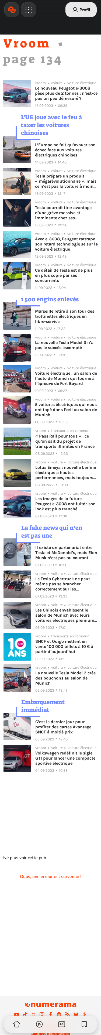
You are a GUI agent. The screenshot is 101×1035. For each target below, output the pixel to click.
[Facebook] (50, 1014)
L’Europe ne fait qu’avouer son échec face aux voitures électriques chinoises (65, 150)
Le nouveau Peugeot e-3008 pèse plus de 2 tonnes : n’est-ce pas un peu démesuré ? (66, 93)
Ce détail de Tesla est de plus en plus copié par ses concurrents (64, 275)
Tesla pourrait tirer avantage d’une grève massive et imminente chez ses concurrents (63, 212)
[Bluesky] (76, 1014)
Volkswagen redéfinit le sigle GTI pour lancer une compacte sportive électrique (65, 758)
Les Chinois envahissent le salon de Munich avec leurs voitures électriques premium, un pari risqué (65, 615)
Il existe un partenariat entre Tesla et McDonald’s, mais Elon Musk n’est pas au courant (66, 552)
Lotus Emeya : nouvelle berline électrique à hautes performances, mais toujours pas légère (65, 472)
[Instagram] (42, 1014)
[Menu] (28, 9)
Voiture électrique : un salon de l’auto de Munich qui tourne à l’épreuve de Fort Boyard (66, 378)
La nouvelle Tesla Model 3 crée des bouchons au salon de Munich (65, 678)
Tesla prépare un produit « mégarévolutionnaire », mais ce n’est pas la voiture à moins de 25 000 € (65, 181)
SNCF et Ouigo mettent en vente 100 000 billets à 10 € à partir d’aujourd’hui (64, 646)
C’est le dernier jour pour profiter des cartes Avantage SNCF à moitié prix (63, 727)
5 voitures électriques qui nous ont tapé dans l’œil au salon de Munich (66, 409)
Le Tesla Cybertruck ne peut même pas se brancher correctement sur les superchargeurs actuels (62, 584)
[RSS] (67, 1014)
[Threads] (84, 1014)
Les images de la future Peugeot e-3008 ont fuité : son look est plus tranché (65, 503)
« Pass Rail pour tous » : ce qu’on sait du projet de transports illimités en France (65, 441)
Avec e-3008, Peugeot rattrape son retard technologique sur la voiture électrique (66, 244)
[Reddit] (59, 1014)
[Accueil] (11, 9)
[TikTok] (25, 1014)
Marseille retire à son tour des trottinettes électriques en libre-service (64, 316)
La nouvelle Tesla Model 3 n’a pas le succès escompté (64, 345)
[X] (33, 1014)
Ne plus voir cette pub (24, 858)
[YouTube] (16, 1014)
